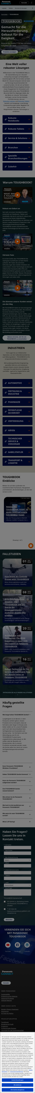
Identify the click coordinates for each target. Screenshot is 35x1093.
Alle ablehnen (17, 1085)
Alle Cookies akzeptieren (17, 1090)
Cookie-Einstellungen (17, 1080)
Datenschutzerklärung (16, 1071)
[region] (17, 1062)
